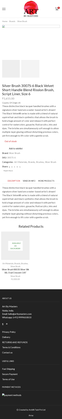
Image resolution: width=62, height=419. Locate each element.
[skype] (19, 167)
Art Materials (20, 162)
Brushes (40, 162)
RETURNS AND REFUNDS (15, 342)
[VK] (12, 167)
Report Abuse (8, 170)
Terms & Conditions (11, 347)
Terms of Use (8, 379)
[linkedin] (17, 167)
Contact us (7, 352)
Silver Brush (22, 21)
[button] (5, 42)
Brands (12, 21)
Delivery (6, 337)
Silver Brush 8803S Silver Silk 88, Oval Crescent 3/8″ (15, 271)
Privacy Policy (9, 332)
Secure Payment (10, 374)
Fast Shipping (8, 369)
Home (4, 21)
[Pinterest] (14, 167)
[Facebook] (9, 167)
